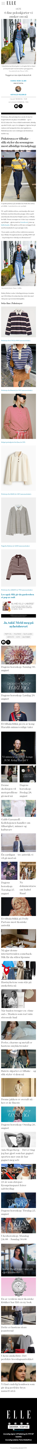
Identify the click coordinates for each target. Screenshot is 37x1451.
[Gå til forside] (11, 3)
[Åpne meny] (3, 3)
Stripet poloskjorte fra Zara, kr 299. (13, 442)
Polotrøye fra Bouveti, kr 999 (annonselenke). (17, 390)
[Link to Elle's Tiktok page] (21, 1423)
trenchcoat (24, 222)
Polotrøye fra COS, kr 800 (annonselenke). (16, 340)
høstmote (10, 637)
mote (18, 637)
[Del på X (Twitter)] (20, 106)
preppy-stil (8, 634)
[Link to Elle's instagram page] (9, 1423)
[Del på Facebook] (16, 106)
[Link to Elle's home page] (18, 1414)
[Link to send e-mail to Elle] (28, 1423)
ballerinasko (5, 225)
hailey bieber (26, 637)
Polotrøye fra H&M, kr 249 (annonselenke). (16, 494)
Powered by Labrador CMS (18, 1448)
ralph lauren (28, 634)
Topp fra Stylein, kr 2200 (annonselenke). (15, 546)
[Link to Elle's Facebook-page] (15, 1423)
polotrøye (17, 634)
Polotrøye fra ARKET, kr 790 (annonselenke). (17, 590)
